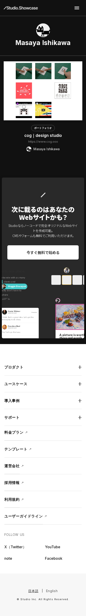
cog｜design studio (43, 135)
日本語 (33, 591)
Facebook (53, 558)
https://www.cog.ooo (43, 141)
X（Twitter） (15, 547)
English (52, 591)
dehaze (77, 8)
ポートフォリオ (43, 128)
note (8, 558)
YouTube (52, 547)
